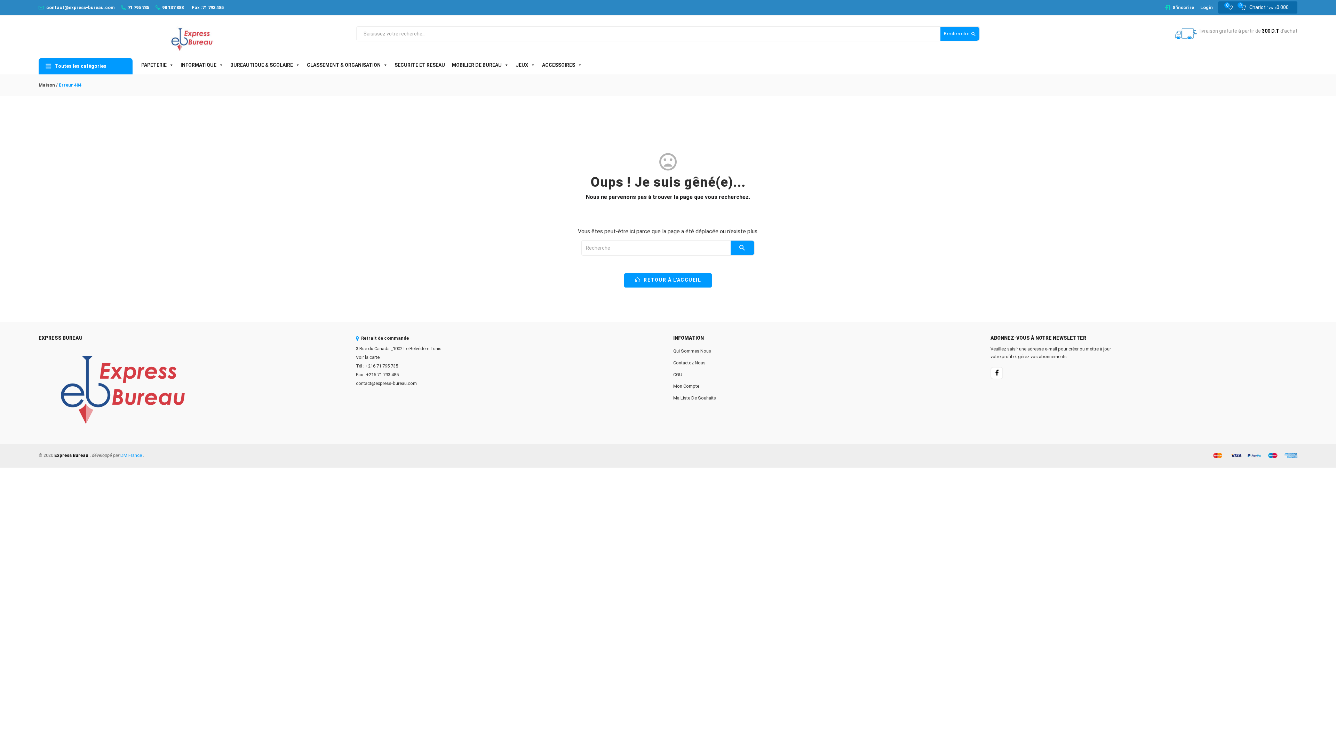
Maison (47, 85)
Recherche (957, 33)
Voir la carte (368, 357)
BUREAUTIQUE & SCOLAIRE (261, 65)
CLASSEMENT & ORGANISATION (344, 65)
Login (1206, 7)
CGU (677, 374)
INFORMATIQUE (198, 65)
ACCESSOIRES (558, 65)
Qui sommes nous (692, 351)
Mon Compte (686, 386)
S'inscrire (1183, 7)
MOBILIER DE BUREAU (477, 65)
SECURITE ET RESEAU (420, 65)
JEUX (522, 65)
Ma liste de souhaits (694, 398)
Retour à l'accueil (671, 280)
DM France (131, 455)
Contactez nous (689, 362)
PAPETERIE (154, 65)
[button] (1267, 7)
